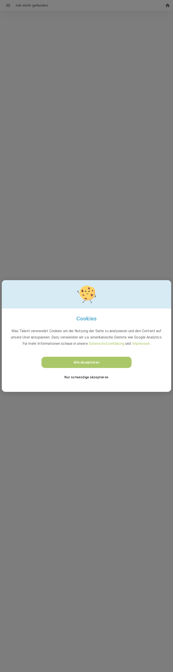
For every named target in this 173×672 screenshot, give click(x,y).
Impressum (141, 343)
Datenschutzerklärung (106, 343)
